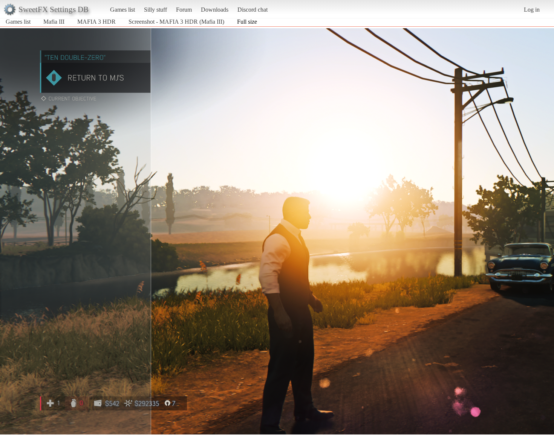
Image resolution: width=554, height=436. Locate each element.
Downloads (214, 9)
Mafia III (53, 21)
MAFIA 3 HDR (96, 21)
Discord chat (252, 9)
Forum (184, 9)
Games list (122, 9)
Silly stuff (155, 9)
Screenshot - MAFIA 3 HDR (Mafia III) (176, 21)
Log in (532, 9)
